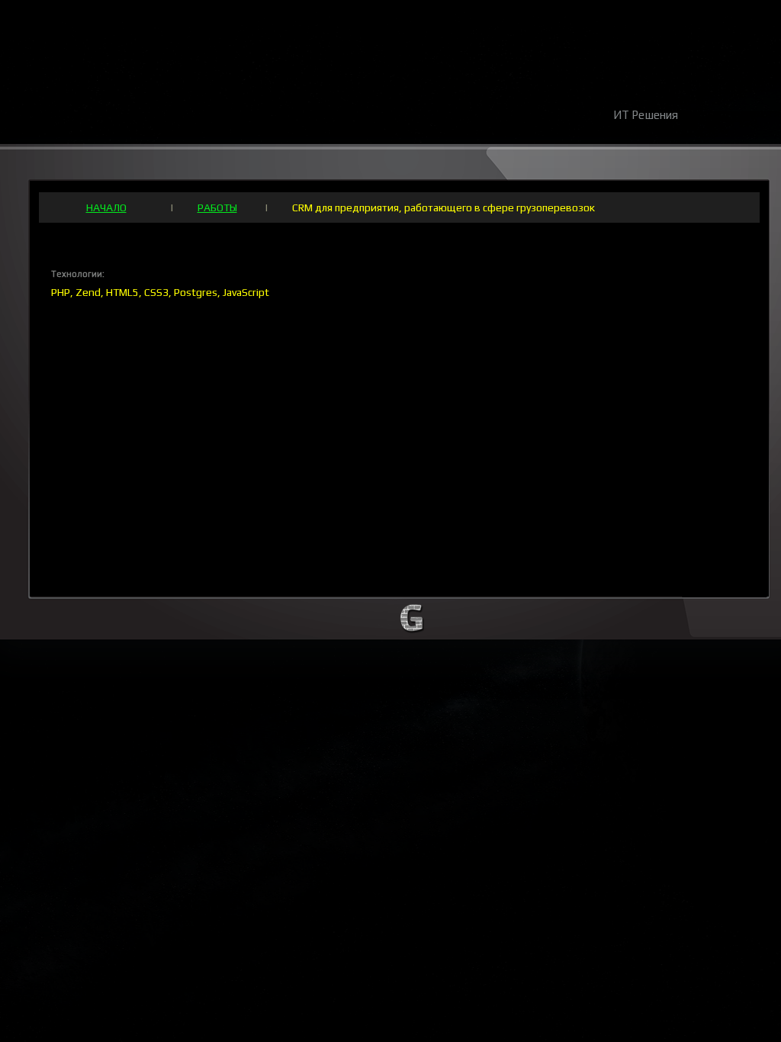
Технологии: (77, 273)
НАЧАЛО (106, 207)
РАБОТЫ (217, 207)
